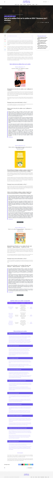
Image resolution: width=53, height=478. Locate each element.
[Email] (46, 22)
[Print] (48, 22)
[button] (4, 1)
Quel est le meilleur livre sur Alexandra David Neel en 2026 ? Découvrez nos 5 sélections (42, 38)
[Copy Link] (47, 22)
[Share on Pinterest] (42, 22)
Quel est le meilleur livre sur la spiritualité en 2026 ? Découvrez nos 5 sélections (41, 43)
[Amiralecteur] (26, 2)
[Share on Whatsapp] (43, 22)
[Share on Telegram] (45, 22)
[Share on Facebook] (40, 22)
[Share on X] (41, 22)
